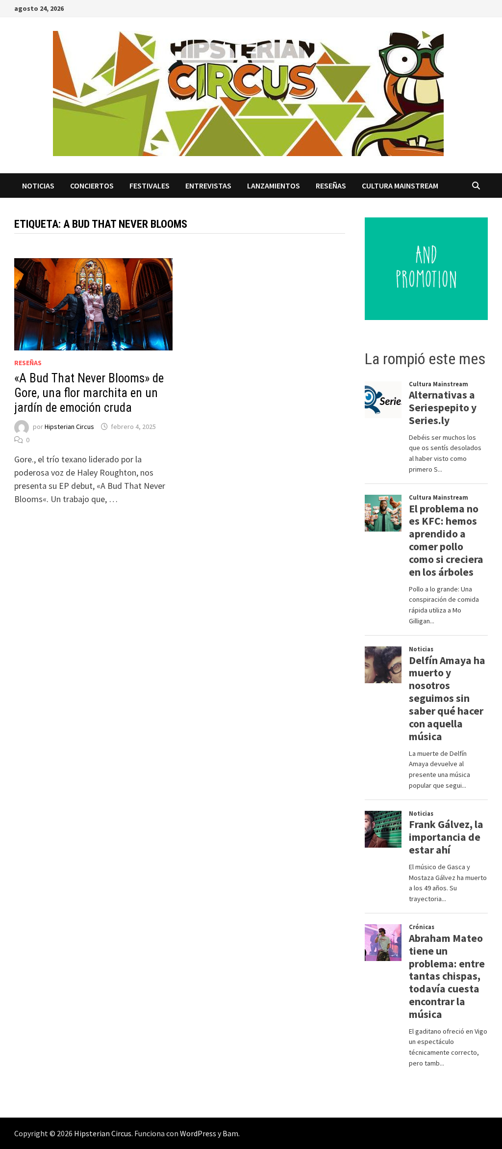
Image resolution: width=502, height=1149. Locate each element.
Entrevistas (208, 185)
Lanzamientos (273, 185)
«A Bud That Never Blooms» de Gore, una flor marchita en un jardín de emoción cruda (89, 393)
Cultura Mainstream (400, 185)
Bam (230, 1133)
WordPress (198, 1133)
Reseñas (331, 185)
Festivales (149, 185)
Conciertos (92, 185)
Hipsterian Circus (69, 426)
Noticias (38, 185)
